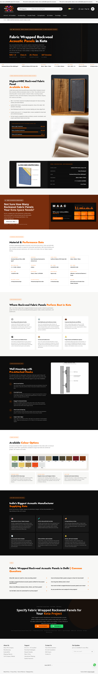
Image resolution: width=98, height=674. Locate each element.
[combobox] (46, 8)
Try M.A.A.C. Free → (11, 221)
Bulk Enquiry (58, 606)
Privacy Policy (14, 671)
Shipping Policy (29, 671)
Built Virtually (91, 671)
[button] (23, 8)
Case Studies (52, 606)
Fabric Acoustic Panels (44, 606)
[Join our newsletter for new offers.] (92, 651)
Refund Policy (6, 671)
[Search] (60, 9)
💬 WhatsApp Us (57, 626)
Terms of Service (21, 671)
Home (5, 20)
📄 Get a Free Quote (42, 626)
